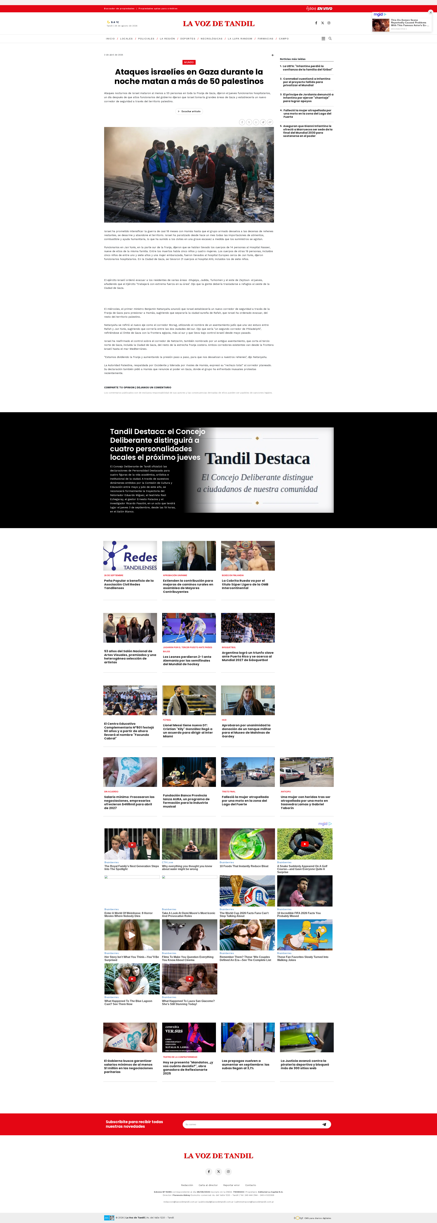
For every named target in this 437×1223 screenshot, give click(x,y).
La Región (167, 38)
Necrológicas (211, 38)
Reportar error (231, 1185)
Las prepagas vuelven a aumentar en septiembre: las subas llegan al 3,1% (245, 1064)
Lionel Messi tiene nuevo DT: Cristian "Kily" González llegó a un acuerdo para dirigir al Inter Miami (188, 730)
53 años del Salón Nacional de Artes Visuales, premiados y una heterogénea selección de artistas (130, 656)
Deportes (187, 38)
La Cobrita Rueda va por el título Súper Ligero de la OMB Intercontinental (245, 584)
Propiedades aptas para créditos (158, 9)
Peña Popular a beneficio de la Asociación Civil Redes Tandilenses (129, 584)
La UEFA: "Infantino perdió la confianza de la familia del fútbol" (308, 67)
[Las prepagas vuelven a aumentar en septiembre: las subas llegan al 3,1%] (248, 1037)
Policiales (146, 38)
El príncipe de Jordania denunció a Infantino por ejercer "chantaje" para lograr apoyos (308, 98)
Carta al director (208, 1185)
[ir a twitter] (322, 22)
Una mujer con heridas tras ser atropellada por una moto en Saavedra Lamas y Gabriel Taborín (305, 802)
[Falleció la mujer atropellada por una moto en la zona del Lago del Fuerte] (248, 772)
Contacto (250, 1185)
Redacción (187, 1185)
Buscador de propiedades (119, 9)
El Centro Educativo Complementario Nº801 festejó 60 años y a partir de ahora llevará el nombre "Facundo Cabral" (129, 731)
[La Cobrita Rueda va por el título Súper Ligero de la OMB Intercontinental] (248, 556)
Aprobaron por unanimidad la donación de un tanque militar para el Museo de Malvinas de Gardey (246, 730)
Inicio (110, 38)
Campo (284, 38)
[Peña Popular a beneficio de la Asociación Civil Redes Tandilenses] (130, 556)
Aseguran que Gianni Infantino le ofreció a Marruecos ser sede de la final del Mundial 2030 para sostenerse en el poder (308, 131)
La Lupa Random (240, 38)
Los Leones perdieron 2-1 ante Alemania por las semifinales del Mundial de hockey (187, 660)
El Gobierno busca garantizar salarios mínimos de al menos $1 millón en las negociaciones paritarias (128, 1066)
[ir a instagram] (328, 22)
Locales (126, 38)
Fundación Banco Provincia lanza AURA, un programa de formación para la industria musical (186, 801)
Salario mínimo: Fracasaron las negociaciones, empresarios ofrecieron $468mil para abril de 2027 (129, 802)
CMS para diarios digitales (317, 1218)
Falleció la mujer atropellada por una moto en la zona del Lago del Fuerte (307, 113)
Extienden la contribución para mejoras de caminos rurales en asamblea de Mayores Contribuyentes (188, 586)
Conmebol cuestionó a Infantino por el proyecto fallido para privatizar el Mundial (306, 82)
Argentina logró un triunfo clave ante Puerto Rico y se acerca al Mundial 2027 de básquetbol (248, 656)
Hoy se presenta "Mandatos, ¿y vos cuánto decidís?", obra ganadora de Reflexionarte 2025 (188, 1068)
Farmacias (265, 38)
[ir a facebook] (316, 22)
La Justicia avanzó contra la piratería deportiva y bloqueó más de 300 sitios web (305, 1064)
